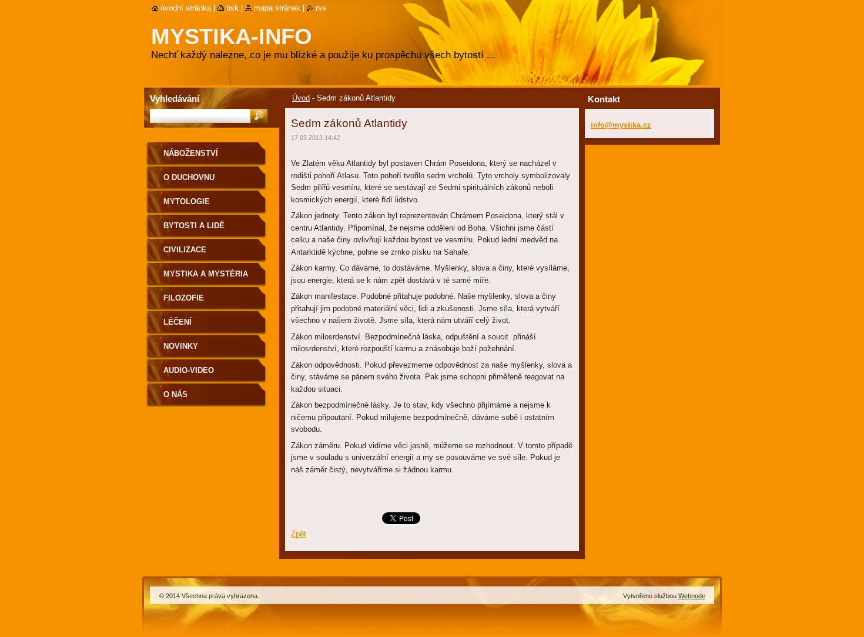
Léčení (177, 322)
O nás (175, 394)
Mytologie (186, 201)
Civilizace (184, 249)
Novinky (180, 346)
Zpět (298, 533)
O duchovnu (189, 177)
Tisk (232, 8)
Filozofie (183, 298)
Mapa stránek (277, 8)
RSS (321, 8)
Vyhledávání (174, 99)
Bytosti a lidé (194, 225)
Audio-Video (188, 370)
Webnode (691, 595)
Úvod (301, 98)
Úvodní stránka (185, 8)
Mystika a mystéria (205, 273)
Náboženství (190, 153)
